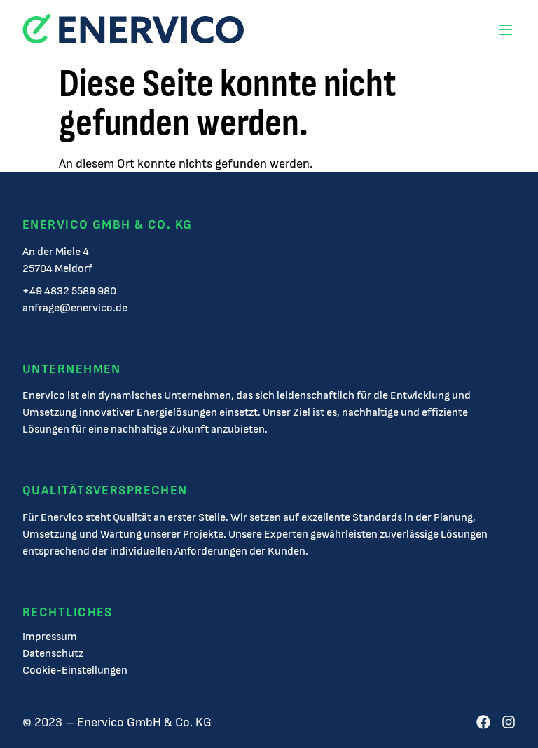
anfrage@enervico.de (74, 308)
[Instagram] (509, 722)
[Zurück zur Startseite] (133, 30)
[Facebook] (483, 722)
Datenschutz (52, 654)
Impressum (49, 637)
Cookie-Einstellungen (74, 670)
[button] (505, 29)
